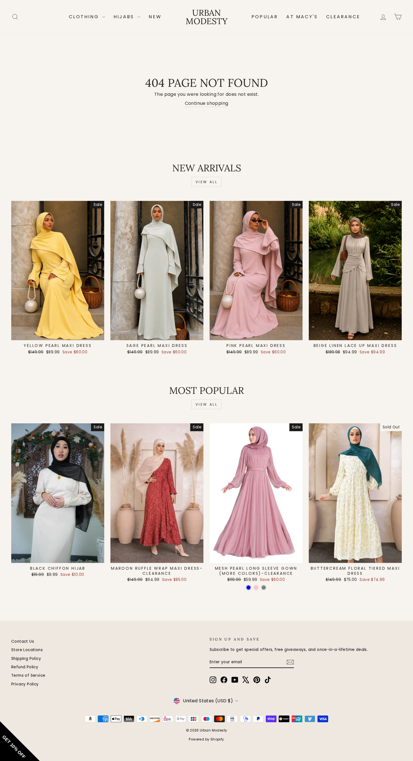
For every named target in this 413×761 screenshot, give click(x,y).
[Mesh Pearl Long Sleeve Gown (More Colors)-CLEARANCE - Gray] (263, 587)
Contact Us (22, 641)
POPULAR (264, 16)
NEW (155, 16)
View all (207, 182)
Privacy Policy (25, 684)
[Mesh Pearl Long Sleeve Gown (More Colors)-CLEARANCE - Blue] (248, 587)
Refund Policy (24, 667)
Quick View (57, 334)
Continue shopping (206, 103)
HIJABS (125, 16)
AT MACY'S (302, 16)
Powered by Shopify (206, 739)
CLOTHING (85, 16)
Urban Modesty (207, 16)
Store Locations (27, 650)
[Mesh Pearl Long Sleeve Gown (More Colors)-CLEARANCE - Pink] (256, 587)
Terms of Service (28, 675)
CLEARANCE (343, 16)
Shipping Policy (26, 658)
